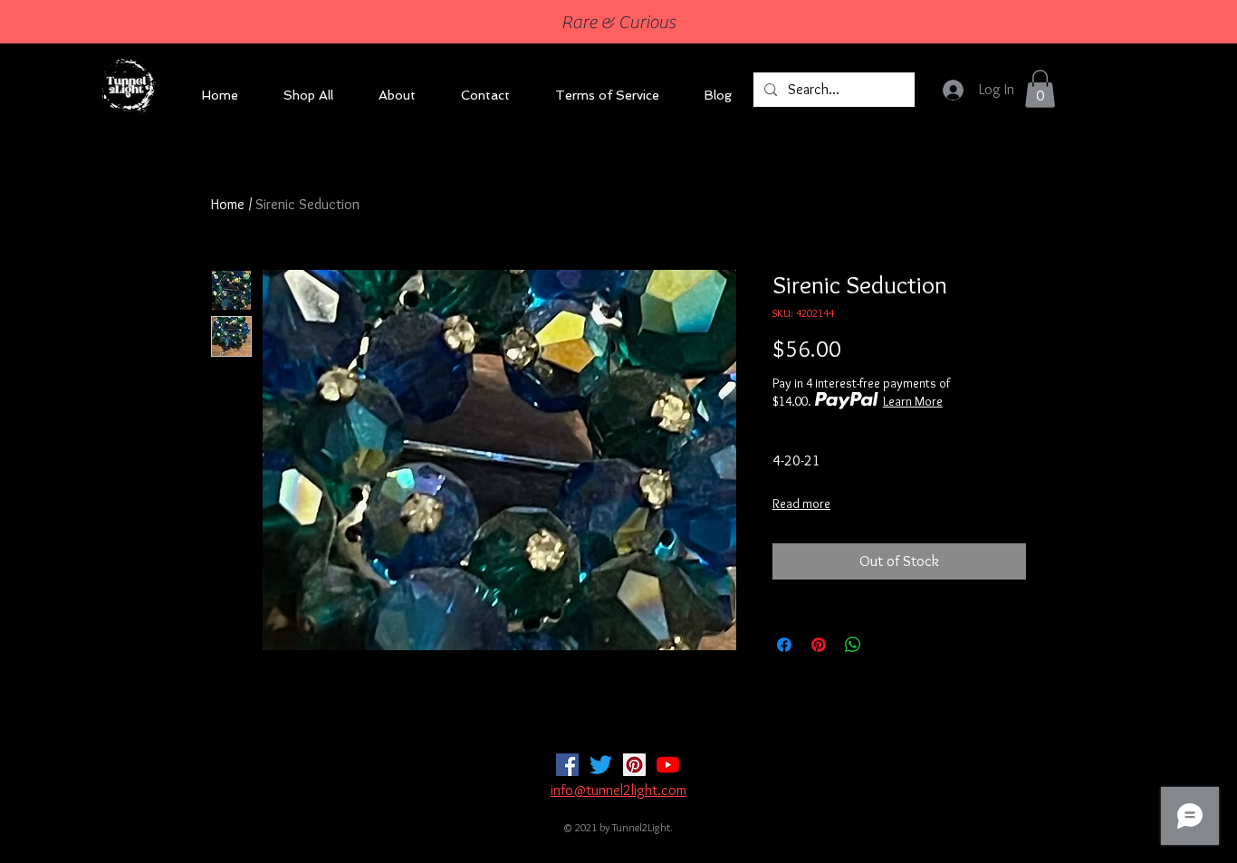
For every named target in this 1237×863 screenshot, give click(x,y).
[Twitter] (601, 764)
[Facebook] (567, 764)
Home (228, 204)
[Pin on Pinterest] (818, 645)
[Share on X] (887, 645)
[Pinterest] (634, 764)
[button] (1040, 89)
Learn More (913, 401)
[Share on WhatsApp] (853, 645)
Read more (801, 503)
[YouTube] (668, 764)
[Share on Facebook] (784, 645)
